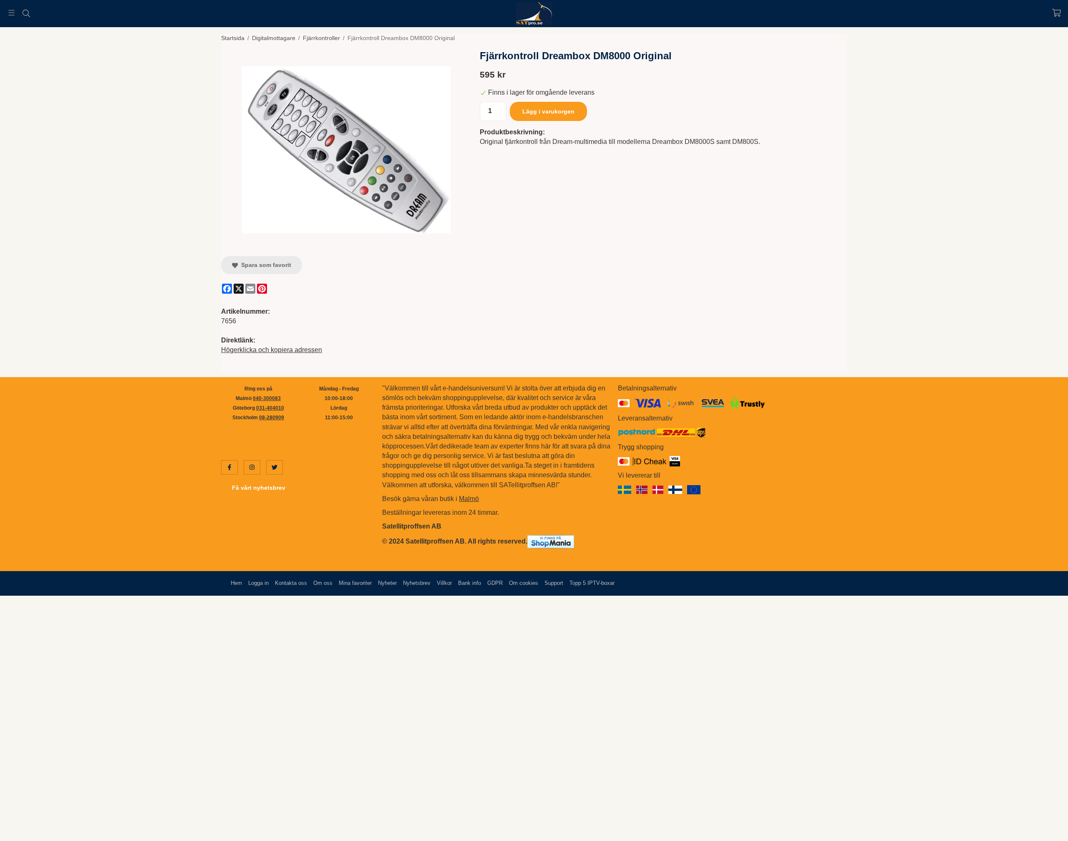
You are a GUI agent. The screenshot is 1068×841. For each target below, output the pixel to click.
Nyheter (387, 583)
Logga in (258, 583)
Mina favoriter (355, 583)
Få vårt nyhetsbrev (258, 487)
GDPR (495, 583)
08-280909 (271, 417)
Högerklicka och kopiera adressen (271, 349)
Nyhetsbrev (417, 583)
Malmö (469, 498)
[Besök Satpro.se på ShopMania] (550, 541)
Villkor (444, 583)
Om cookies (523, 583)
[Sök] (26, 13)
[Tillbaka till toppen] (835, 829)
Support (553, 583)
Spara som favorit (264, 265)
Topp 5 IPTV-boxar (592, 583)
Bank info (469, 583)
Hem (236, 583)
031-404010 (270, 408)
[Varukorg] (1056, 12)
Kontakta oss (291, 583)
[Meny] (11, 12)
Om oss (322, 583)
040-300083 (267, 398)
